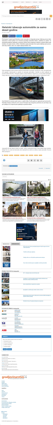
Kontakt (3, 382)
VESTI (22, 2)
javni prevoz (16, 155)
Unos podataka (5, 384)
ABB (15, 329)
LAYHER (16, 318)
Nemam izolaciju (7, 346)
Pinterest (27, 36)
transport (11, 155)
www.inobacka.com (18, 316)
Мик (2, 368)
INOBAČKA (17, 314)
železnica (22, 155)
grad (27, 155)
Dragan (3, 362)
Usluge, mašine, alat (6, 407)
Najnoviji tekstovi (6, 243)
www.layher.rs (17, 320)
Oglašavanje (4, 383)
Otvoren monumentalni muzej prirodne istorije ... (12, 197)
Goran (3, 357)
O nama (3, 381)
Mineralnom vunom (7, 341)
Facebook (12, 36)
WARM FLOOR (17, 310)
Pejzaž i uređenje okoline (6, 406)
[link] (26, 7)
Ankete (3, 396)
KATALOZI (35, 2)
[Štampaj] (4, 160)
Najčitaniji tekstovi (15, 243)
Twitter (19, 36)
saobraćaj (6, 155)
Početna (3, 23)
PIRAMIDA (17, 325)
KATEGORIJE (16, 2)
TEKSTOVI (28, 2)
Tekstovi (3, 391)
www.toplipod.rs (18, 312)
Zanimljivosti (9, 23)
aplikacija (31, 155)
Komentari (5, 355)
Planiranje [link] (5, 176)
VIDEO (40, 2)
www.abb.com (17, 331)
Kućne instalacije (5, 404)
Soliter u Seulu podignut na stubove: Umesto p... (36, 197)
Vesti (3, 390)
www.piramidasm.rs (18, 327)
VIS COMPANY (17, 321)
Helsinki (36, 155)
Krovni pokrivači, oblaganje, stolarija (9, 402)
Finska (40, 155)
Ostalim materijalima (8, 344)
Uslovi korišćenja (5, 386)
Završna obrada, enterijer (7, 403)
